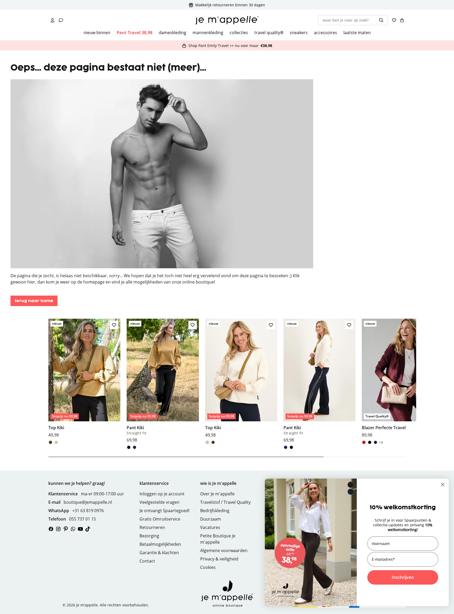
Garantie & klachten (159, 552)
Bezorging (149, 536)
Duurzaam (210, 519)
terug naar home (34, 301)
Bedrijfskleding (214, 510)
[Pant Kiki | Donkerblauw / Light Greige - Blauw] (134, 447)
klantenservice (154, 483)
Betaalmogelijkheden (160, 544)
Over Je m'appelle (217, 494)
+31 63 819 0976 (88, 510)
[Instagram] (58, 529)
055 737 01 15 (82, 519)
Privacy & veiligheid (219, 559)
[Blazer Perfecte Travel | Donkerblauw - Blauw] (375, 442)
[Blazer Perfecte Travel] (398, 378)
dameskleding (172, 32)
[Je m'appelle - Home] (227, 20)
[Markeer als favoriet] (114, 325)
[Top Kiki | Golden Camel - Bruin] (50, 442)
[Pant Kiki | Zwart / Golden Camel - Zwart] (129, 447)
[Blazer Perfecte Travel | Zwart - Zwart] (370, 442)
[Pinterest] (65, 529)
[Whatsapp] (73, 529)
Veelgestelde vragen (159, 502)
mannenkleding (208, 32)
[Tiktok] (87, 529)
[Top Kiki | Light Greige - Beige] (56, 442)
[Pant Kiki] (163, 381)
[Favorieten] (394, 20)
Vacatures (210, 527)
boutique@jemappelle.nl (88, 502)
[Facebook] (51, 529)
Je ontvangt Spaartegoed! (164, 510)
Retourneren (152, 527)
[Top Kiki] (84, 378)
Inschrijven (403, 577)
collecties (239, 32)
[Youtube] (80, 529)
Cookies (208, 567)
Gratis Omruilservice (160, 519)
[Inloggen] (52, 20)
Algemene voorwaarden (223, 550)
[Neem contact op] (61, 20)
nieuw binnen (97, 32)
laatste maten (357, 32)
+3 (381, 442)
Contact (147, 561)
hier (31, 282)
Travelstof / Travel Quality (225, 502)
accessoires (325, 32)
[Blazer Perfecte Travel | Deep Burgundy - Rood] (364, 442)
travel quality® (268, 32)
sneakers (299, 32)
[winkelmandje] (402, 20)
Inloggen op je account (162, 494)
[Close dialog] (443, 485)
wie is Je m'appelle (218, 483)
